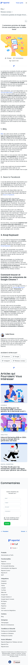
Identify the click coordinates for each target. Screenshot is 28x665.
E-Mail (6, 502)
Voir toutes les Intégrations (8, 610)
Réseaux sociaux (6, 12)
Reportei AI (4, 572)
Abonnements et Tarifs (7, 555)
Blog (2, 9)
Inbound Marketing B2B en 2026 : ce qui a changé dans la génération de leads (14, 439)
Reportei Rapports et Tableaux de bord (11, 642)
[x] (15, 544)
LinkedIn (3, 588)
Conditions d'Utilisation (7, 633)
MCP (2, 575)
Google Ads (4, 594)
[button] (19, 3)
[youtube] (13, 544)
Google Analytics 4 (6, 597)
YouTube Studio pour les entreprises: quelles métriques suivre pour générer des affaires (13, 468)
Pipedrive (3, 606)
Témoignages (4, 622)
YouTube (3, 590)
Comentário (7, 511)
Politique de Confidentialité (8, 631)
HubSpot (3, 603)
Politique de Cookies (6, 635)
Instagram (7, 361)
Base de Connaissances (7, 625)
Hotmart (3, 608)
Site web (7, 507)
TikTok (3, 585)
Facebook (7, 356)
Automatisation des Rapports (9, 568)
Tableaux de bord (6, 563)
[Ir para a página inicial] (14, 540)
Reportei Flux (4, 644)
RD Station (4, 601)
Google (17, 356)
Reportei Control (5, 570)
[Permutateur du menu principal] (26, 3)
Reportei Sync (5, 646)
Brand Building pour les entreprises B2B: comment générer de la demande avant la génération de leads (13, 409)
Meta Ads (3, 592)
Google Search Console (7, 599)
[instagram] (11, 544)
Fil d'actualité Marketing (7, 566)
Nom (6, 498)
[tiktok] (17, 544)
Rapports (3, 561)
